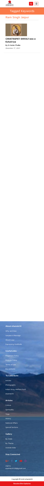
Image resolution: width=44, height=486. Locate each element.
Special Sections (12, 427)
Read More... (26, 27)
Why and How (11, 331)
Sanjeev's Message (13, 335)
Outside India (11, 448)
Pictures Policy (11, 360)
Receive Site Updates (22, 483)
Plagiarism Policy (12, 356)
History (8, 418)
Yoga (7, 414)
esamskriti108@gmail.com (16, 468)
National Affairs (12, 423)
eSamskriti (10, 394)
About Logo (10, 340)
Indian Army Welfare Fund (16, 389)
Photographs (11, 385)
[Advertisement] (22, 232)
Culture (8, 405)
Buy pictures (10, 369)
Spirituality (10, 409)
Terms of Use (11, 364)
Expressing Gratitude (14, 344)
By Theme (9, 443)
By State (9, 439)
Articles (8, 380)
